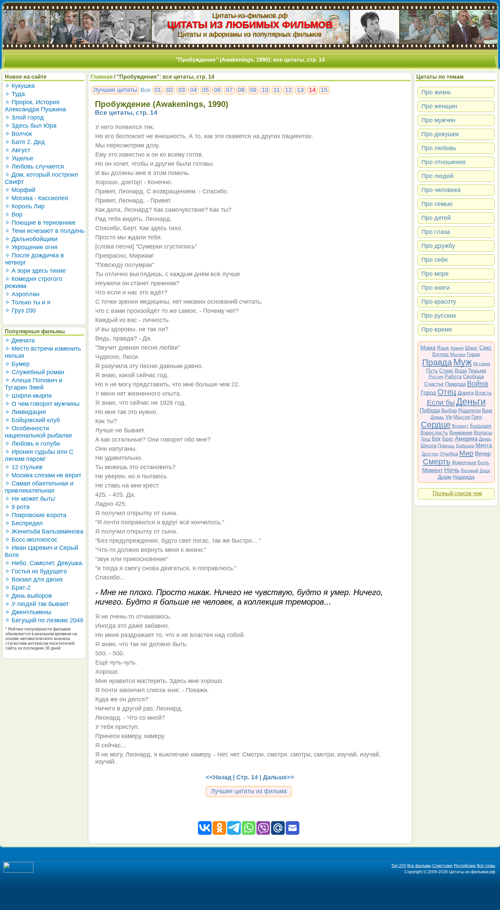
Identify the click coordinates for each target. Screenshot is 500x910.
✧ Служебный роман (34, 372)
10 (265, 89)
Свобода (473, 376)
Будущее (480, 426)
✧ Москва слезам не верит (43, 475)
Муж (462, 362)
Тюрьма (477, 370)
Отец (446, 391)
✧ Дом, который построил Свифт (41, 178)
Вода (461, 370)
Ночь (452, 470)
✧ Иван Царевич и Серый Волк (41, 551)
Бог (436, 438)
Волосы (483, 432)
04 (193, 89)
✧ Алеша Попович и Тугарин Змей (33, 384)
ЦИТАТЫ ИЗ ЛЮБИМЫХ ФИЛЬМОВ (250, 24)
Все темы (486, 865)
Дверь (485, 439)
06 (217, 89)
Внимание (460, 432)
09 (253, 89)
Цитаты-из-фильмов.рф (250, 15)
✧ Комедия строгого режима (33, 282)
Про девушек (440, 134)
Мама (427, 348)
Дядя (485, 470)
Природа (455, 384)
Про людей (437, 176)
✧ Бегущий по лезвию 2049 (44, 620)
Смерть (436, 461)
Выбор (449, 410)
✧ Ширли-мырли (28, 395)
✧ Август (17, 150)
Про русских (438, 315)
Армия (457, 348)
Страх (446, 370)
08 (241, 89)
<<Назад (218, 777)
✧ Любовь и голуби (32, 443)
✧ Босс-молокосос (31, 539)
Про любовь (438, 148)
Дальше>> (278, 777)
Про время (436, 329)
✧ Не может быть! (30, 498)
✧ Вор (13, 214)
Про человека (441, 190)
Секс (485, 348)
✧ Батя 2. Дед (25, 142)
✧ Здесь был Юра (30, 125)
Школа (428, 445)
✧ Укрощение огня (31, 247)
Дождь (437, 417)
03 (181, 89)
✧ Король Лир (25, 206)
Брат (447, 439)
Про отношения (443, 162)
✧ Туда (15, 94)
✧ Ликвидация (25, 412)
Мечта (484, 445)
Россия (436, 376)
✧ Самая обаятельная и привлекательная (39, 487)
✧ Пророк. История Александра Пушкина (35, 106)
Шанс (471, 348)
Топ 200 (398, 865)
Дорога (465, 393)
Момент (432, 470)
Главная (101, 77)
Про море (435, 273)
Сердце (436, 424)
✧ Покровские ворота (35, 515)
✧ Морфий (20, 190)
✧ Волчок (18, 133)
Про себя (434, 259)
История (481, 363)
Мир (466, 453)
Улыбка (449, 454)
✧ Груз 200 (20, 310)
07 (229, 89)
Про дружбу (438, 245)
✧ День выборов (28, 595)
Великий (469, 470)
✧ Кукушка (20, 85)
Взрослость (434, 432)
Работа (453, 376)
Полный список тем (457, 493)
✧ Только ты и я (27, 302)
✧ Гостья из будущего (36, 571)
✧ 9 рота (17, 507)
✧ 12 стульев (24, 467)
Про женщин (439, 106)
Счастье (434, 384)
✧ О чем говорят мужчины (42, 403)
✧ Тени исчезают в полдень (44, 230)
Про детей (436, 217)
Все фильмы (419, 865)
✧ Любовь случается (34, 166)
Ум (449, 417)
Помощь (446, 445)
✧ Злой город (24, 117)
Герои (473, 354)
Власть (483, 393)
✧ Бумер (17, 364)
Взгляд (440, 354)
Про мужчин (438, 120)
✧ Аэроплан (22, 294)
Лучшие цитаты (115, 89)
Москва (457, 354)
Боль (483, 462)
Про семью (437, 204)
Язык (443, 348)
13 (300, 89)
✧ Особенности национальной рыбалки (38, 432)
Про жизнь (436, 92)
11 (276, 89)
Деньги (471, 402)
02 (169, 89)
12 (288, 89)
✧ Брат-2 (18, 587)
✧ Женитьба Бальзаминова (44, 531)
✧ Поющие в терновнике (40, 222)
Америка (466, 438)
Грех (476, 417)
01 (157, 89)
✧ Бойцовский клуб (32, 420)
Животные (464, 462)
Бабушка (465, 445)
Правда (437, 362)
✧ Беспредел (24, 523)
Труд (426, 439)
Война (477, 383)
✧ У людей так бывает (37, 604)
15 (324, 89)
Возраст (460, 426)
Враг (487, 410)
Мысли (461, 417)
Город (428, 392)
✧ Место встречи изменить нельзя (43, 352)
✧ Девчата (20, 340)
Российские (465, 865)
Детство (430, 454)
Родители (469, 410)
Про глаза (435, 231)
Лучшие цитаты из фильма (249, 791)
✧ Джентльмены (28, 612)
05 (205, 89)
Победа (430, 410)
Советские (442, 865)
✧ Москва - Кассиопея (36, 198)
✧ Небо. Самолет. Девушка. (44, 563)
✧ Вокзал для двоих (34, 579)
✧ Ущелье (19, 158)
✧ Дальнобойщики (31, 239)
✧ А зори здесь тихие (35, 270)
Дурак (445, 477)
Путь (432, 370)
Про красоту (438, 301)
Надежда (463, 477)
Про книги (435, 287)
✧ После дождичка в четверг (34, 259)
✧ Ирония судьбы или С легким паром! (39, 455)
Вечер (482, 453)
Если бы (441, 402)
